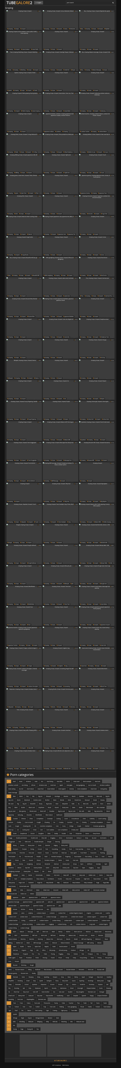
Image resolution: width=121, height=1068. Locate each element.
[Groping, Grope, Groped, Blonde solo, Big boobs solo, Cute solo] (60, 760)
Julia (60, 905)
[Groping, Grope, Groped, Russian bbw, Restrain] (24, 308)
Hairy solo (109, 875)
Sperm (46, 988)
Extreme (47, 845)
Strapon (55, 977)
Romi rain (90, 969)
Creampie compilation (96, 822)
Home (101, 875)
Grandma (11, 868)
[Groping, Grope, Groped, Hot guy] (97, 349)
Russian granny (12, 973)
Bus (82, 28)
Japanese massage (13, 902)
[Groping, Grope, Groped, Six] (60, 390)
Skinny (76, 977)
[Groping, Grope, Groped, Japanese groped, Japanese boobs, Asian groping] (97, 616)
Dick (16, 213)
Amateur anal (43, 785)
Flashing (102, 853)
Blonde (62, 800)
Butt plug (20, 815)
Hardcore (66, 882)
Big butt (107, 28)
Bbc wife (81, 811)
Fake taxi (64, 853)
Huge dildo (106, 882)
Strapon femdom (102, 995)
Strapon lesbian (91, 988)
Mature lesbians (65, 943)
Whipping (39, 1021)
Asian (20, 781)
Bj (78, 804)
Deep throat (96, 833)
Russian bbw (31, 316)
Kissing (31, 909)
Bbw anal (99, 796)
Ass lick (21, 789)
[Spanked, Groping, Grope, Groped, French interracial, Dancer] (97, 431)
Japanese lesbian (49, 131)
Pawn (20, 958)
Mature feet (49, 939)
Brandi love (78, 800)
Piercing (45, 958)
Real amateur (48, 969)
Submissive (63, 988)
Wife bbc (55, 1021)
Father (60, 860)
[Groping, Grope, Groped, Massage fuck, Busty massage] (60, 451)
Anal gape (69, 785)
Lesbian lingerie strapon (76, 913)
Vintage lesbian (40, 1018)
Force (88, 849)
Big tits (108, 796)
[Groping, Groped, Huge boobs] (24, 246)
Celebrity (92, 818)
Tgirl (9, 1010)
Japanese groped (105, 624)
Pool (9, 961)
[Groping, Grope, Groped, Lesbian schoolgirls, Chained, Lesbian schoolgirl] (24, 677)
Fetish (67, 860)
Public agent (11, 958)
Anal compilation (82, 789)
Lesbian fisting (56, 920)
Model (76, 939)
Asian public (35, 49)
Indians (32, 894)
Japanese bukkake (69, 316)
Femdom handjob (56, 856)
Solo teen (20, 999)
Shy (9, 988)
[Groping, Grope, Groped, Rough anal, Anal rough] (97, 575)
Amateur (28, 781)
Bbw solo (85, 804)
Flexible (38, 856)
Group (75, 864)
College (71, 826)
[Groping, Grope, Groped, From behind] (24, 472)
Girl (43, 871)
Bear (57, 804)
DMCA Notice (65, 1065)
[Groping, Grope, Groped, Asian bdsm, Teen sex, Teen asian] (60, 102)
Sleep (38, 977)
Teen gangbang (71, 1007)
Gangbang (30, 864)
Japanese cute (62, 234)
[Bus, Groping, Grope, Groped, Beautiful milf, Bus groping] (24, 266)
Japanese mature (55, 897)
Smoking (20, 981)
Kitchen (23, 909)
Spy (67, 984)
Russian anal (59, 969)
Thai (78, 1003)
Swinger (91, 977)
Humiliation (51, 879)
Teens (98, 1003)
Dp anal (94, 838)
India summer (76, 890)
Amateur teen (31, 768)
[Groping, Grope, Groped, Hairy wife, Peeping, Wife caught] (24, 739)
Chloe (31, 818)
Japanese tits (71, 234)
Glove (49, 871)
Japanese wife (40, 902)
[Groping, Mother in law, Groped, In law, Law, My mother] (97, 143)
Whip (47, 1021)
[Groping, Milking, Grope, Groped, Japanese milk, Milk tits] (24, 164)
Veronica (72, 707)
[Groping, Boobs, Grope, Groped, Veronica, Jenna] (60, 698)
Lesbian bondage (13, 924)
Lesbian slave (24, 917)
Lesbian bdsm (68, 920)
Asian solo (103, 645)
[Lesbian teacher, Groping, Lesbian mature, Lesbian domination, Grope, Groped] (97, 123)
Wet (71, 1021)
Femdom (15, 849)
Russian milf (91, 460)
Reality (34, 973)
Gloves (19, 868)
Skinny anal (100, 981)
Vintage (15, 1018)
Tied (24, 1007)
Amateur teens (105, 748)
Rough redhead (32, 563)
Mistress (88, 931)
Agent (61, 785)
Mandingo (62, 935)
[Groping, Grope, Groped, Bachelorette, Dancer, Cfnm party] (97, 534)
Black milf (43, 811)
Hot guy (103, 357)
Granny (21, 864)
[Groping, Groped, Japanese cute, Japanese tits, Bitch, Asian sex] (60, 225)
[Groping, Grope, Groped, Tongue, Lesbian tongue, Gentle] (24, 657)
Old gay (81, 950)
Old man (15, 950)
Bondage (57, 796)
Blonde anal (33, 811)
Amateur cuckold (13, 785)
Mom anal (44, 935)
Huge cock (22, 882)
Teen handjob (62, 522)
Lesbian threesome (37, 917)
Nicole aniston (63, 946)
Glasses (36, 871)
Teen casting (38, 1010)
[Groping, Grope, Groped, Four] (24, 616)
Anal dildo (59, 781)
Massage (30, 931)
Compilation (39, 818)
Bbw (14, 796)
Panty (74, 958)
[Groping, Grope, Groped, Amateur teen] (24, 760)
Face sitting (88, 856)
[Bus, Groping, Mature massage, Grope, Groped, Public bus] (97, 61)
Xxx (14, 1025)
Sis (9, 992)
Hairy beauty (12, 886)
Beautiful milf (36, 275)
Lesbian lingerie (103, 924)
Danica (37, 378)
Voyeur (30, 1018)
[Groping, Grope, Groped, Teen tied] (60, 595)
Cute (57, 826)
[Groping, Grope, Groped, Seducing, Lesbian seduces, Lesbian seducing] (97, 102)
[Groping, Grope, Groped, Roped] (97, 390)
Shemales (18, 984)
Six (65, 398)
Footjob (24, 849)
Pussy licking (83, 958)
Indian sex (23, 894)
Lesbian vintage (24, 928)
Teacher (71, 1003)
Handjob (15, 875)
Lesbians (58, 131)
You (37, 1029)
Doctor (33, 833)
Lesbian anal (98, 913)
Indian (14, 890)
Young (15, 1029)
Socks (101, 988)
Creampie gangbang (99, 826)
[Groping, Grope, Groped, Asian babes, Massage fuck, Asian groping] (97, 595)
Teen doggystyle (32, 460)
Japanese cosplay (38, 905)
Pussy (104, 954)
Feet (46, 849)
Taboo (28, 1003)
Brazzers (90, 796)
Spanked (83, 440)
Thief (16, 1010)
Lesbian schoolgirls (33, 686)
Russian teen (24, 973)
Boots (19, 800)
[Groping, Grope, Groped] (24, 20)
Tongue (30, 666)
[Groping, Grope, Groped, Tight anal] (60, 164)
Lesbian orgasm (91, 917)
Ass (42, 781)
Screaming (67, 686)
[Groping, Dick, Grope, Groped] (24, 205)
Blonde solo (67, 768)
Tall (91, 1003)
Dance (87, 833)
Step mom (100, 977)
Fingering (67, 856)
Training (55, 1010)
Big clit (24, 804)
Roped (102, 398)
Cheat (34, 830)
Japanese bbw (12, 905)
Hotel (73, 875)
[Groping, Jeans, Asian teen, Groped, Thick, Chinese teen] (24, 184)
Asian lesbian (51, 789)
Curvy (63, 826)
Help (58, 882)
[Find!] (113, 3)
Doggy (10, 838)
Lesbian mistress (81, 924)
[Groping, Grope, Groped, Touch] (97, 164)
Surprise (100, 984)
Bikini (15, 807)
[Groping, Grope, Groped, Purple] (60, 410)
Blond (108, 811)
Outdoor (73, 950)
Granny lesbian (38, 868)
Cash (9, 826)
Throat (82, 1007)
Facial (47, 853)
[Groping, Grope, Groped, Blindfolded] (24, 595)
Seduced (31, 995)
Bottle (80, 807)
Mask (28, 943)
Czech (66, 818)
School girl (91, 419)
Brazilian (51, 811)
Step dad (39, 995)
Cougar (17, 826)
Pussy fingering (32, 419)
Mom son (45, 931)
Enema (22, 845)
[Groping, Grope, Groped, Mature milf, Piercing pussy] (60, 431)
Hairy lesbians (76, 882)
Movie (93, 935)
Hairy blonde (49, 882)
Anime (68, 781)
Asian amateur (26, 49)
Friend (110, 856)
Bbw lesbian (89, 807)
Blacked (66, 796)
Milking (17, 172)
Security (54, 988)
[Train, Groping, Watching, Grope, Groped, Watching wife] (24, 61)
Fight (9, 860)
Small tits (82, 984)
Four (29, 624)
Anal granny (103, 789)
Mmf (15, 935)
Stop (69, 522)
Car (54, 822)
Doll (111, 838)
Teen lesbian (107, 1007)
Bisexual (87, 800)
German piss (108, 296)
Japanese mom (33, 897)
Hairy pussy (11, 882)
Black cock (32, 807)
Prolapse (90, 954)
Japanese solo (51, 905)
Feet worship (12, 853)
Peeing (99, 958)
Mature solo (72, 935)
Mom (14, 931)
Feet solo (75, 860)
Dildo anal (28, 841)
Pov (39, 954)
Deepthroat (23, 833)
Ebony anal (64, 845)
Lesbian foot (103, 917)
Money (60, 931)
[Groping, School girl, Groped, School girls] (97, 410)
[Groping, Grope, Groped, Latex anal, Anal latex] (60, 287)
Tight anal (67, 172)
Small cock (11, 995)
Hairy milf (66, 875)
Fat (20, 856)
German (38, 864)
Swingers (49, 981)
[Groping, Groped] (97, 472)
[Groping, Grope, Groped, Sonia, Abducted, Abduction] (60, 20)
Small (27, 981)
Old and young (63, 950)
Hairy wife (30, 748)
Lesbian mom (12, 917)
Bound (57, 807)
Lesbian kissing (62, 924)
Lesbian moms (106, 920)
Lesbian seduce (40, 924)
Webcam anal (80, 1021)
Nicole (73, 946)
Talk (111, 563)
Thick (37, 193)
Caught (39, 822)
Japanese (15, 897)
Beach (73, 796)
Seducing (103, 111)
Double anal (34, 838)
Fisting (32, 849)
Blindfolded (31, 604)
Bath (89, 811)
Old (37, 950)
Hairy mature (40, 879)
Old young (52, 950)
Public (45, 954)
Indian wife (65, 890)
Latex (22, 913)
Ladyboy (30, 913)
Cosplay (61, 822)
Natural (30, 234)
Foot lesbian (77, 856)
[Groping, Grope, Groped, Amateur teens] (97, 739)
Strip (30, 988)
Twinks (90, 1007)
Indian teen (46, 890)
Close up (10, 830)
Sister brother (45, 992)
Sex (54, 992)
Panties (76, 954)
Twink (105, 1003)
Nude (54, 946)
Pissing (53, 954)
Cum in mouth (29, 822)
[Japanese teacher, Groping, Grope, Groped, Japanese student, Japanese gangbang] (24, 636)
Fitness (39, 860)
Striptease (38, 988)
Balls (73, 804)
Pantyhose (16, 954)
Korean (15, 909)
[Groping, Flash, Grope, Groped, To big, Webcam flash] (24, 143)
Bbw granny (22, 811)
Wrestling (22, 1021)
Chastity (84, 822)
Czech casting (102, 818)
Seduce (74, 984)
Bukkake (81, 796)
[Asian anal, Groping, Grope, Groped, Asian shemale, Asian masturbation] (97, 657)
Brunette (29, 815)
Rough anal (104, 583)
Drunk (14, 833)
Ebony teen (31, 845)
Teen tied (67, 604)
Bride (69, 800)
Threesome (47, 1003)
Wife (14, 1021)
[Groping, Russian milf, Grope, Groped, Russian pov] (97, 451)
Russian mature (19, 969)
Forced (40, 849)
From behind (31, 481)
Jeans (16, 193)
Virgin (22, 1018)
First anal (31, 853)
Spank (10, 90)
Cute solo (66, 337)
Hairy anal (82, 875)
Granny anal (66, 864)
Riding (29, 969)
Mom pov (59, 939)
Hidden (48, 875)
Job (72, 583)
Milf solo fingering (86, 939)
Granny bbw (27, 871)
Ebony (15, 845)
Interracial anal (12, 894)
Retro (10, 969)
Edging (55, 845)
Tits (22, 1010)
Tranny (56, 1003)
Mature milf (67, 440)
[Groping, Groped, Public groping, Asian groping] (24, 102)
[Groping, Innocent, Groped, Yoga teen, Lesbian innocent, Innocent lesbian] (97, 205)
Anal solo (97, 781)
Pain (83, 954)
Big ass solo (71, 811)
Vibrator (50, 1018)
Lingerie (89, 913)
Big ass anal (11, 811)
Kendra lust (40, 909)
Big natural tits (98, 811)
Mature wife (98, 522)
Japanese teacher (13, 645)
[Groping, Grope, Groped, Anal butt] (60, 739)
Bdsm (21, 796)
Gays (98, 868)
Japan (23, 897)
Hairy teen (69, 879)
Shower (60, 984)
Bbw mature (49, 815)
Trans (21, 1003)
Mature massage (96, 70)
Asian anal (83, 666)
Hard (15, 879)
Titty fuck (66, 501)
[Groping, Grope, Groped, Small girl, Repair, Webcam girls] (60, 61)
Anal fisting (50, 781)
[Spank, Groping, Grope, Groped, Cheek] (24, 82)
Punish (53, 958)
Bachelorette (104, 542)
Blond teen (104, 686)
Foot (70, 849)
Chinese (23, 818)
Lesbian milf (32, 920)
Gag (66, 666)
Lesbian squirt (80, 920)
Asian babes (104, 604)
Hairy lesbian (97, 879)
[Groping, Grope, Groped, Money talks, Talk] (97, 554)
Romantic (81, 969)
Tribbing (61, 1007)
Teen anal (37, 1003)
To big (35, 152)
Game (47, 868)
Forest (17, 860)
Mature (22, 931)
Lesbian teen (63, 917)
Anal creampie (87, 781)
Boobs (53, 707)
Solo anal (61, 992)
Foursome (93, 853)
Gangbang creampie (14, 871)
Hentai (30, 875)
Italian (38, 890)
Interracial (29, 890)
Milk (9, 935)
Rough (10, 542)
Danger (49, 841)
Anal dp (71, 789)
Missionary (108, 931)
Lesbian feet (61, 913)
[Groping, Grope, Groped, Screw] (97, 246)
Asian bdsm (67, 111)
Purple (66, 419)
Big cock (10, 800)
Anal (14, 781)
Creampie (50, 818)
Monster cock (83, 935)
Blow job (66, 583)
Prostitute (29, 958)
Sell (107, 984)
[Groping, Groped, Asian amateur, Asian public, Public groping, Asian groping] (24, 40)
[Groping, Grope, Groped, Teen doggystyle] (24, 451)
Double (64, 833)
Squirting (81, 981)
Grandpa (98, 864)
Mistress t (98, 939)
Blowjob (10, 378)
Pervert (17, 961)
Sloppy (92, 995)
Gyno (81, 864)
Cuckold (15, 818)
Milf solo (34, 935)
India (21, 890)
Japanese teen (103, 193)
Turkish (37, 1007)
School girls (106, 419)
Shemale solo (42, 999)
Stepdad (23, 522)
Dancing (57, 841)
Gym (106, 864)
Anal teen (53, 785)
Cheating (47, 822)
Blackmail (27, 800)
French (40, 853)
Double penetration (21, 838)
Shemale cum (92, 992)
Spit (24, 988)
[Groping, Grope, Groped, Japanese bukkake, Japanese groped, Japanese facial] (60, 308)
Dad (71, 833)
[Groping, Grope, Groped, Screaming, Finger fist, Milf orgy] (60, 677)
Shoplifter (11, 981)
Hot (9, 879)
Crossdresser (75, 818)
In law (106, 152)
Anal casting (11, 789)
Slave (69, 977)
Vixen (57, 1018)
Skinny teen (21, 995)
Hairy (23, 875)
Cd (18, 830)
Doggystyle (11, 841)
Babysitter (65, 804)
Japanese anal (60, 902)
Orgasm (24, 950)
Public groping (26, 111)
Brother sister (37, 800)
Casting (58, 818)
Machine (31, 939)
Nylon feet (38, 946)
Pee (98, 954)
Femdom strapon (49, 860)
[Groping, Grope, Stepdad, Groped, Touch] (24, 513)
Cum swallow (50, 830)
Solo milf (35, 992)
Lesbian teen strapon (77, 917)
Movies (99, 943)
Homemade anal (24, 886)
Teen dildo (74, 1010)
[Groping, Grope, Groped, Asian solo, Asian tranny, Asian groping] (97, 636)
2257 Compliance (56, 1065)
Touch (102, 172)
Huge (97, 882)
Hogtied (60, 666)
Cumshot (69, 822)
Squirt (83, 977)
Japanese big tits (24, 905)
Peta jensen (108, 958)
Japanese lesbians (103, 902)
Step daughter (80, 992)
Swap (10, 984)
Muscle (68, 939)
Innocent (90, 213)
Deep (86, 838)
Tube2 (19, 2)
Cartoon (10, 822)
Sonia (65, 28)
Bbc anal (10, 804)
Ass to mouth (92, 785)
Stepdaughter (30, 999)
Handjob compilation (27, 879)
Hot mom (57, 875)
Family (63, 849)
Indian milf (87, 890)
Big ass (40, 796)
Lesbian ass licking (27, 924)
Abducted (72, 28)
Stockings (90, 981)
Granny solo (66, 868)
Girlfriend (89, 864)
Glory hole (56, 868)
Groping (10, 28)
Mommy (23, 939)
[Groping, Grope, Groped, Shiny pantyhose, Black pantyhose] (60, 143)
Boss (101, 804)
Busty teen (65, 807)
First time (22, 853)
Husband (30, 882)
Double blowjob (38, 841)
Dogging (52, 838)
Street (72, 988)
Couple (79, 826)
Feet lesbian (11, 856)
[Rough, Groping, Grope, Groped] (24, 534)
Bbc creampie (101, 807)
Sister (23, 977)
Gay (14, 864)
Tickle (63, 1003)
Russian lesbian (70, 969)
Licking (23, 920)
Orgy (31, 950)
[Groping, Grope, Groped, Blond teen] (97, 677)
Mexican (54, 943)
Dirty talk (44, 838)
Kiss (48, 909)
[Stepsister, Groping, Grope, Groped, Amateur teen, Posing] (24, 698)
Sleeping (31, 977)
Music (106, 939)
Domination (69, 838)
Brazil (49, 807)
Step (34, 981)
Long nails (92, 924)
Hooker (60, 879)
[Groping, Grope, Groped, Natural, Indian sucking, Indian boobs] (24, 225)
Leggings (51, 924)
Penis (92, 958)
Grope (17, 28)
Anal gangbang (80, 785)
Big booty (11, 815)
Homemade (39, 875)
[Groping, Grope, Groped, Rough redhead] (24, 554)
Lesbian (15, 913)
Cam (41, 830)
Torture (17, 1007)
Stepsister (11, 707)
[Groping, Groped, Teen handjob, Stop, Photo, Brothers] (60, 513)
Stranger (101, 992)
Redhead (37, 969)
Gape (83, 868)
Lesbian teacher (85, 131)
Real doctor (104, 275)
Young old (30, 1029)
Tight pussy (64, 1010)
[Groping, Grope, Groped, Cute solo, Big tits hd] (60, 328)
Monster (100, 935)
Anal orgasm (62, 789)
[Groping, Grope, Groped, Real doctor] (97, 266)
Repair (73, 70)
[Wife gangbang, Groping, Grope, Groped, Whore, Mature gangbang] (60, 266)
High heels (87, 879)
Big (18, 804)
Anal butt (66, 748)
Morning (40, 939)
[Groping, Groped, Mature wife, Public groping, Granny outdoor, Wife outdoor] (97, 513)
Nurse (29, 946)
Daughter (41, 833)
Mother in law (91, 152)
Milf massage (55, 481)
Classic (109, 822)
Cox (77, 822)
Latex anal (67, 296)
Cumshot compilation (46, 826)
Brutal (95, 800)
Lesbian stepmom (93, 920)
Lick (71, 924)
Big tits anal (61, 811)
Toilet (85, 1003)
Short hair (16, 992)
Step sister (65, 981)
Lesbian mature (103, 131)
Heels (106, 879)
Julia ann (50, 902)
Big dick (94, 804)
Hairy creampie (88, 882)
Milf (38, 931)
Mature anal (97, 931)
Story (56, 981)
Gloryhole (47, 864)
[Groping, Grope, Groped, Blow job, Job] (60, 575)
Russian (15, 965)
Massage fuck (67, 460)
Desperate (79, 833)
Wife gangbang (49, 275)
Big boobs (49, 804)
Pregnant (25, 954)
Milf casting (90, 943)
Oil (88, 950)
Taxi (9, 1007)
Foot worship (79, 849)
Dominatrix (103, 838)
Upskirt (15, 1014)
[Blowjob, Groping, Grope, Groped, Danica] (24, 369)
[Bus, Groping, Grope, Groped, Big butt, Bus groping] (97, 20)
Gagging (91, 868)
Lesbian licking (12, 928)
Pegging (61, 954)
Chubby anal (74, 830)
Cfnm (84, 818)
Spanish (84, 995)
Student (70, 992)
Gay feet (27, 868)
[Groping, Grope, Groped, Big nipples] (97, 493)
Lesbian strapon (41, 913)
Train (9, 70)
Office (44, 950)
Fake (23, 860)
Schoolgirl (80, 988)
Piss (82, 296)
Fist (95, 849)
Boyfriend (41, 807)
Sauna (73, 981)
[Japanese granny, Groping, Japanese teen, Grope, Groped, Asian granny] (97, 184)
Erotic (39, 845)
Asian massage (12, 792)
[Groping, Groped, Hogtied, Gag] (60, 657)
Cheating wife (27, 826)
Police (37, 958)
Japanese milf (72, 902)
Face (96, 856)
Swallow (109, 977)
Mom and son (78, 931)
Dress (60, 838)
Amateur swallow (105, 785)
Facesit (31, 860)
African (33, 785)
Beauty (102, 800)
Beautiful (32, 804)
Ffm (101, 849)
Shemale (15, 977)
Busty (40, 804)
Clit (35, 826)
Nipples (46, 946)
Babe (73, 807)
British (109, 804)
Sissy (62, 977)
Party (68, 954)
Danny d (79, 838)
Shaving (108, 988)
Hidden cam (92, 875)
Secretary (91, 984)
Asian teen (23, 193)
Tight (47, 1010)
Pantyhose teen (105, 337)
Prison (60, 958)
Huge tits (39, 882)
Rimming (23, 965)
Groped (23, 28)
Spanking (46, 977)
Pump (67, 958)
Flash (16, 152)
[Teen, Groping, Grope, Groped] (24, 719)
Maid (53, 931)
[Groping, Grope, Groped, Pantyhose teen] (97, 328)
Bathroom (59, 815)
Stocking (16, 988)
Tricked (97, 1007)
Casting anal (25, 830)
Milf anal (53, 935)
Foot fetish (83, 853)
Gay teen (75, 868)
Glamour (56, 864)
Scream (52, 984)
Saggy (109, 981)
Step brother (49, 995)
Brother (47, 800)
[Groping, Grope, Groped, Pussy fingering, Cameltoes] (24, 410)
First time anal (29, 856)
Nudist (22, 946)
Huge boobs (25, 255)
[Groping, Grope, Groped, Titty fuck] (60, 493)
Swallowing (60, 995)
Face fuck (55, 853)
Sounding (11, 999)
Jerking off (44, 897)
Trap (44, 1007)
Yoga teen (104, 213)
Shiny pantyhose (68, 152)
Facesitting (55, 849)
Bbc (33, 796)
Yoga (21, 1029)
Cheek (35, 90)
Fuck (103, 856)
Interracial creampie (99, 890)
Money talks (104, 563)
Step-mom (26, 992)
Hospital (77, 879)
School (26, 984)
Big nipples (104, 501)
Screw (102, 255)
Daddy (56, 833)
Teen (9, 727)
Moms (47, 943)
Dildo (48, 833)
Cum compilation (63, 830)
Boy (9, 807)
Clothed (87, 826)
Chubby (19, 822)
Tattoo (29, 1010)
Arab (36, 781)
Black (54, 800)
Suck (68, 995)
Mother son (19, 943)
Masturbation (25, 935)
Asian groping (36, 111)
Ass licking (25, 785)
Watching (23, 70)
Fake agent (73, 853)
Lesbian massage (51, 917)
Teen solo (52, 1007)
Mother (68, 931)
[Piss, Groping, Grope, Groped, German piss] (97, 287)
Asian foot (41, 789)
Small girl (66, 70)
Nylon (14, 946)
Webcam (30, 1021)
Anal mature (30, 789)
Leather (108, 913)
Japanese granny (85, 193)
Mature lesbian (12, 939)
